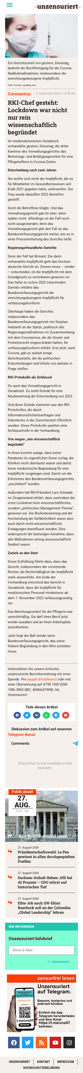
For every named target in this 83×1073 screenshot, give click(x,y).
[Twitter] (27, 1042)
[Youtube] (55, 1042)
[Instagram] (69, 1042)
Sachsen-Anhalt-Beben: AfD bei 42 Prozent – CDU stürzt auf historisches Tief (45, 882)
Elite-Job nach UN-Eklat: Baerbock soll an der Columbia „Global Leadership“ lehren (44, 908)
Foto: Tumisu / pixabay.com (22, 85)
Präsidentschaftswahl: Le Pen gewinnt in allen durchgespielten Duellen (46, 856)
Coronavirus (19, 93)
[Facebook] (14, 1042)
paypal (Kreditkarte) (42, 679)
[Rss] (41, 1042)
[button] (10, 5)
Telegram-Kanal (21, 734)
